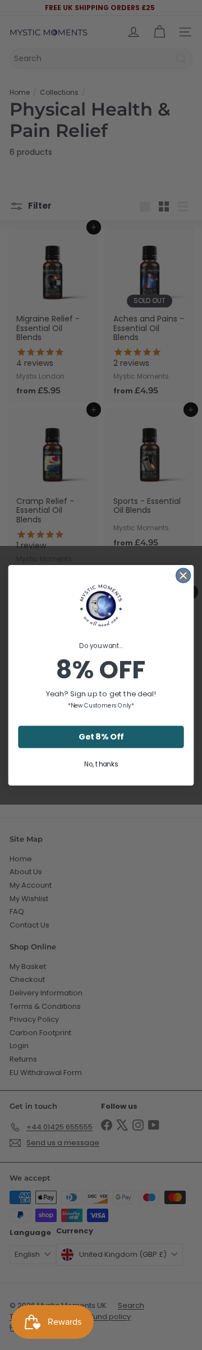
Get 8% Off (101, 736)
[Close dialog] (183, 575)
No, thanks (101, 763)
